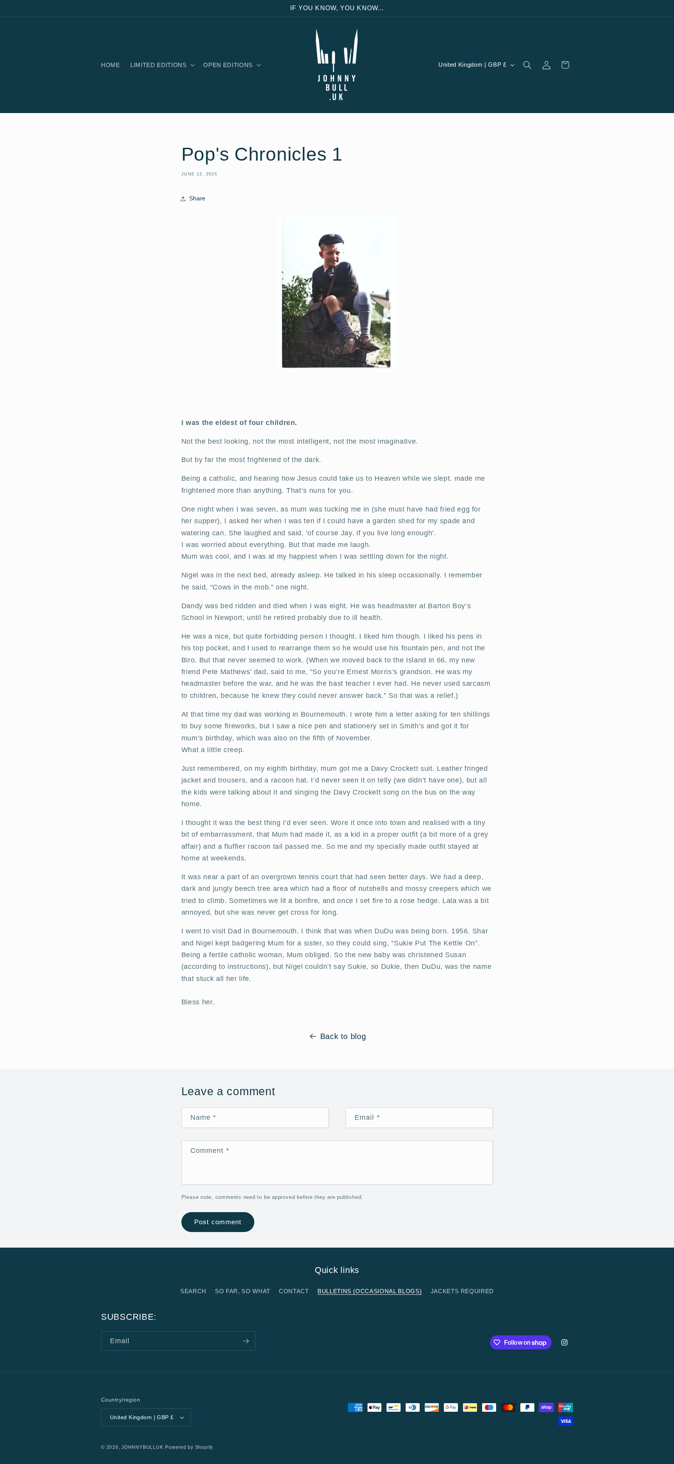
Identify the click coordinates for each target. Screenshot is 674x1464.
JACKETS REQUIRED (462, 1291)
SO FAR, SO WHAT (242, 1291)
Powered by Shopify (189, 1447)
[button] (161, 65)
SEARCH (193, 1291)
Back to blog (343, 1036)
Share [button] (197, 198)
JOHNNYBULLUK (142, 1447)
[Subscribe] (245, 1341)
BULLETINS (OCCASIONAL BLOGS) (369, 1291)
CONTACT (294, 1291)
